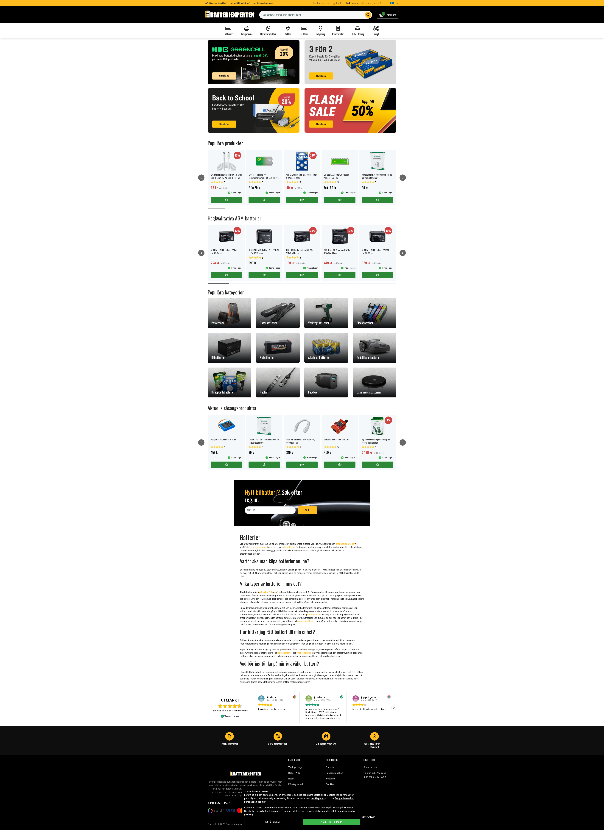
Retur (291, 778)
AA (260, 592)
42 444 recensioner (236, 710)
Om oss (330, 767)
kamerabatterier (306, 621)
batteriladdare (314, 614)
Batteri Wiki (294, 773)
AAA (265, 592)
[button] (392, 3)
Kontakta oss (370, 767)
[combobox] (315, 15)
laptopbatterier (284, 653)
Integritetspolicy (334, 773)
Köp (226, 199)
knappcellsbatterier (345, 544)
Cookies (330, 784)
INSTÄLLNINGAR (272, 822)
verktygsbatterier (258, 547)
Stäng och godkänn (331, 822)
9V (278, 592)
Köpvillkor (331, 778)
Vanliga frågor (295, 767)
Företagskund (295, 784)
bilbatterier (289, 547)
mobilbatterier (304, 653)
